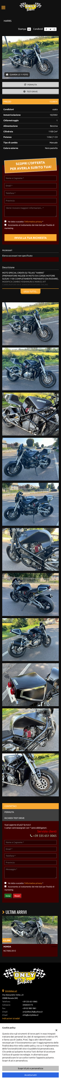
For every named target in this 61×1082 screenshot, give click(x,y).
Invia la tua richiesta (30, 237)
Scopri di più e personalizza (30, 1068)
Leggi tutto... (30, 291)
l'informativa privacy (33, 222)
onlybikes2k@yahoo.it (32, 1012)
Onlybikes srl (11, 991)
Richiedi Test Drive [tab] (14, 818)
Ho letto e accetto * (25, 222)
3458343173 (28, 1005)
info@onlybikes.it (30, 1015)
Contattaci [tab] (10, 806)
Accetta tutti (30, 1075)
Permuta (32, 84)
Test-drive (32, 91)
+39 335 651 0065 (44, 835)
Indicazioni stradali (11, 1018)
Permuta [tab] (9, 812)
